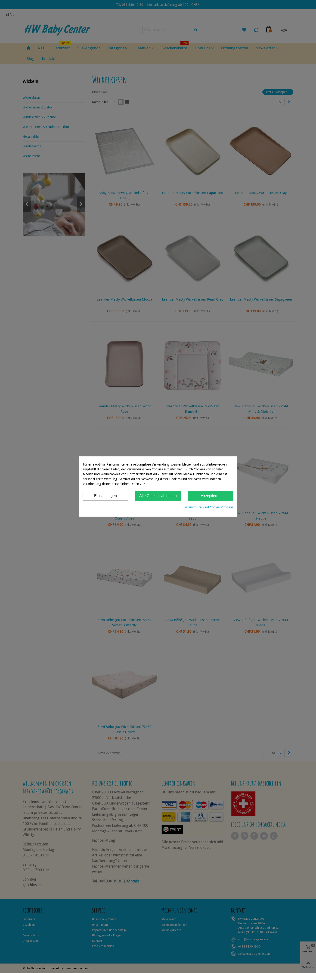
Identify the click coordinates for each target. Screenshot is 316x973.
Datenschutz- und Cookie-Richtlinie (208, 507)
